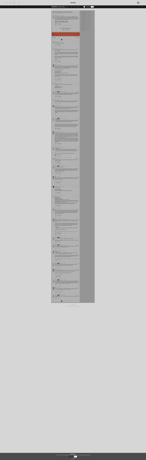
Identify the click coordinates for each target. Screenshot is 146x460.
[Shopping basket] (138, 2)
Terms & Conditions (67, 306)
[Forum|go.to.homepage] (58, 7)
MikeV (55, 64)
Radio (19, 2)
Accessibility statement (78, 306)
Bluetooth (59, 21)
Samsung (56, 21)
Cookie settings (72, 306)
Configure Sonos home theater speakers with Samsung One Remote (63, 272)
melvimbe (56, 105)
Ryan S (56, 218)
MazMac (56, 158)
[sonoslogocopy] (73, 2)
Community (53, 9)
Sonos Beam (63, 21)
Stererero (56, 15)
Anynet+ (67, 21)
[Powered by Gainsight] (73, 304)
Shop (6, 2)
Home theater (62, 9)
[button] (87, 7)
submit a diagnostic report (67, 66)
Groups (75, 6)
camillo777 (56, 147)
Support (14, 2)
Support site (77, 6)
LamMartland (56, 186)
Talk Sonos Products (57, 9)
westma (56, 48)
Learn (10, 2)
